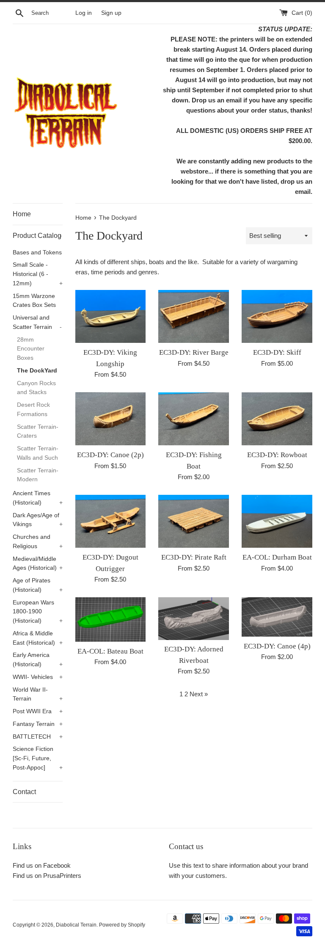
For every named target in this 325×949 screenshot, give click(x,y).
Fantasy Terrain (38, 724)
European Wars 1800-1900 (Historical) (38, 611)
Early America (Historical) (38, 660)
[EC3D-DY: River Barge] (193, 316)
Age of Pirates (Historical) (38, 585)
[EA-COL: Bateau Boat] (110, 619)
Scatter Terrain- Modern (37, 475)
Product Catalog (37, 235)
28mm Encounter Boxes (30, 349)
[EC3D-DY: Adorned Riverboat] (193, 618)
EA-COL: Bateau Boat (110, 651)
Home (22, 214)
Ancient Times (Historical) (38, 498)
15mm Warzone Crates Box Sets (34, 301)
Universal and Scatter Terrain (37, 322)
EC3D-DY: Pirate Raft (193, 557)
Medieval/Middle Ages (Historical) (38, 563)
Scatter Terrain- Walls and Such (37, 453)
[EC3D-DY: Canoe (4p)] (277, 617)
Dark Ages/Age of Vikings (38, 520)
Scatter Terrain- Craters (37, 431)
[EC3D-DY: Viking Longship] (110, 316)
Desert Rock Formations (33, 409)
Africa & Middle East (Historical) (38, 638)
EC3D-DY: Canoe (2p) (110, 455)
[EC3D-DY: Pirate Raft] (193, 521)
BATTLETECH (38, 737)
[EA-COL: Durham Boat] (277, 521)
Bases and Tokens (37, 252)
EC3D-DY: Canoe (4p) (277, 646)
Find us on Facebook (42, 865)
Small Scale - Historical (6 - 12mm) (38, 274)
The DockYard (37, 370)
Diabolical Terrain (76, 925)
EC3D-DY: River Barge (194, 352)
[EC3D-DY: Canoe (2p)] (110, 418)
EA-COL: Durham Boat (277, 557)
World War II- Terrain (38, 694)
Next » (199, 694)
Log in (83, 13)
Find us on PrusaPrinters (47, 875)
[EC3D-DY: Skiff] (277, 316)
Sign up (111, 13)
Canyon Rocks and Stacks (36, 388)
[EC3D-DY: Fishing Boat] (193, 418)
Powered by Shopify (122, 925)
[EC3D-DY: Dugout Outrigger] (110, 521)
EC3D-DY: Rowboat (277, 455)
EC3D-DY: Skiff (277, 352)
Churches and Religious (38, 541)
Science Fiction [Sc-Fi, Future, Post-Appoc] (38, 758)
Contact (24, 791)
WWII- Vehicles (38, 677)
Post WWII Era (38, 711)
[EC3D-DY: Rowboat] (277, 418)
